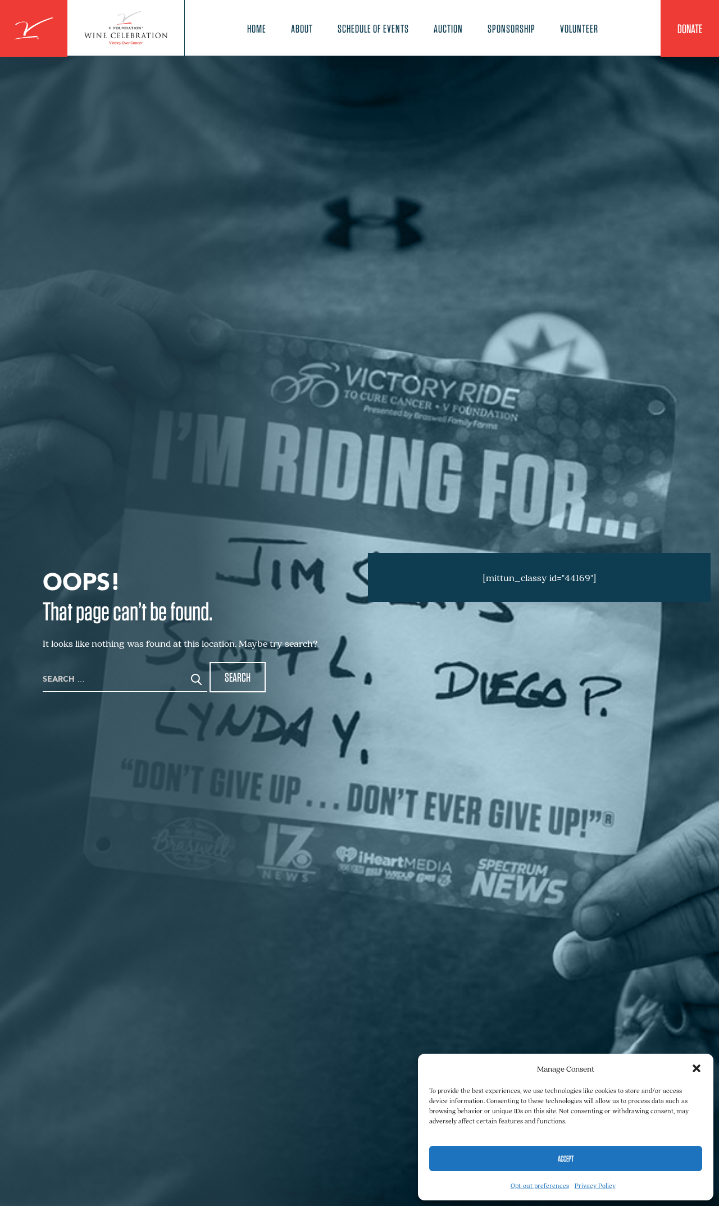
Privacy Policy (595, 1185)
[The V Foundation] (33, 28)
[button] (696, 1068)
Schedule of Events (373, 28)
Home (256, 28)
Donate (689, 28)
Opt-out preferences (540, 1185)
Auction (448, 28)
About (302, 28)
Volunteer (579, 28)
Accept (566, 1159)
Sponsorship (511, 28)
